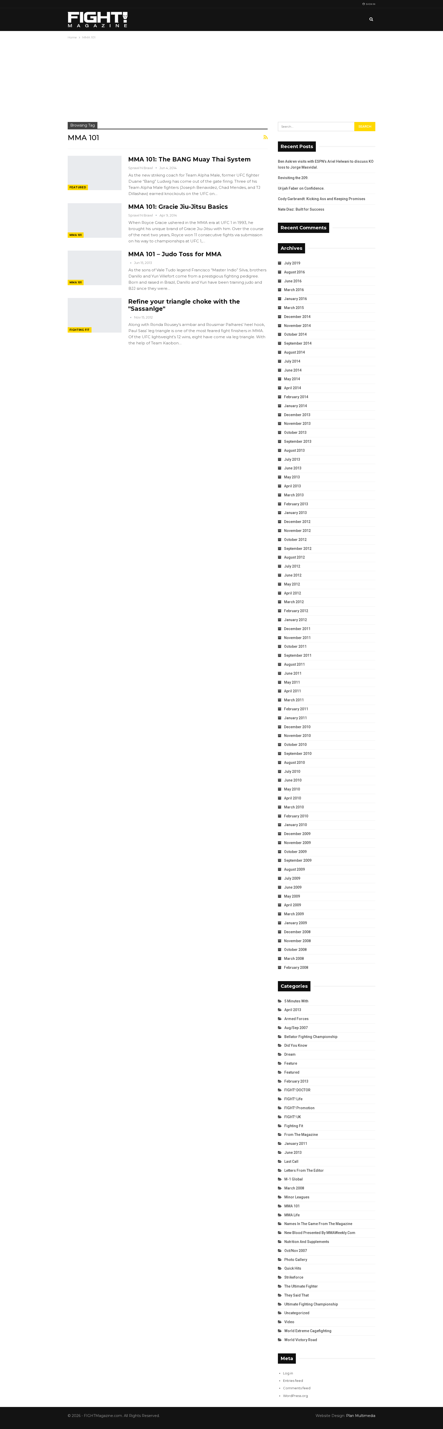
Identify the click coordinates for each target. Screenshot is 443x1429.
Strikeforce (293, 1277)
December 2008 (297, 932)
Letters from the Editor (304, 1170)
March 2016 (294, 290)
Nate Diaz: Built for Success (301, 209)
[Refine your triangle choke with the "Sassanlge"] (95, 315)
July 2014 (292, 361)
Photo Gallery (295, 1260)
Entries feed (293, 1381)
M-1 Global (293, 1179)
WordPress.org (295, 1396)
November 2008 (297, 941)
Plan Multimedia (360, 1415)
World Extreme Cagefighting (307, 1331)
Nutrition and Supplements (306, 1242)
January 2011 (295, 718)
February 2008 (296, 967)
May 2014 (292, 379)
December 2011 (297, 629)
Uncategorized (296, 1313)
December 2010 (297, 727)
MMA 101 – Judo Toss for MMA (175, 254)
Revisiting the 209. (293, 178)
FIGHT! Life (293, 1099)
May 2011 (292, 682)
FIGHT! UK (292, 1117)
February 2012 (296, 611)
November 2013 (297, 423)
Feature (290, 1063)
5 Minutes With (296, 1001)
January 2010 (295, 825)
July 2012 (292, 566)
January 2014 (295, 406)
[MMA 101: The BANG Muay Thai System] (95, 173)
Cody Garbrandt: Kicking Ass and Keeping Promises (321, 199)
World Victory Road (300, 1340)
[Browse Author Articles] (131, 263)
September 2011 (297, 655)
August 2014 (294, 352)
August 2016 (294, 272)
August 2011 (294, 664)
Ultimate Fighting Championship (311, 1304)
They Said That (296, 1295)
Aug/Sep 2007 (296, 1028)
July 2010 (292, 771)
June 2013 (292, 468)
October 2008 (295, 950)
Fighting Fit (79, 330)
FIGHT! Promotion (299, 1108)
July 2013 (292, 459)
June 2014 (292, 370)
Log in (288, 1373)
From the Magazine (301, 1135)
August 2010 (294, 762)
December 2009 (297, 834)
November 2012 (297, 531)
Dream (290, 1054)
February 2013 (296, 504)
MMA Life (292, 1215)
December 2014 (297, 317)
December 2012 (297, 522)
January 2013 (295, 513)
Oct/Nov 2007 (295, 1251)
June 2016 (292, 281)
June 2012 (292, 575)
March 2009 (294, 914)
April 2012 (292, 593)
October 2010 (295, 745)
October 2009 (295, 852)
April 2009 (292, 905)
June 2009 (292, 887)
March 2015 (294, 308)
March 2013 (294, 495)
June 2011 (292, 673)
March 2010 (294, 807)
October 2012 (295, 540)
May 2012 (292, 584)
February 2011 (296, 709)
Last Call (291, 1161)
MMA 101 (75, 235)
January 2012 (295, 620)
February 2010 (296, 816)
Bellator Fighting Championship (310, 1037)
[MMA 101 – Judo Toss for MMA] (95, 268)
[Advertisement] (221, 79)
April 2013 (292, 486)
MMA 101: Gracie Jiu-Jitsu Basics (178, 206)
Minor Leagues (296, 1197)
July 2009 (292, 878)
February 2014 (296, 397)
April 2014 (292, 388)
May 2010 (292, 789)
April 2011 (292, 691)
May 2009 (292, 896)
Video (289, 1322)
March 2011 (294, 700)
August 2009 (294, 869)
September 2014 (297, 343)
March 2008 (294, 959)
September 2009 (297, 860)
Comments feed (296, 1388)
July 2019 (292, 263)
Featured (77, 187)
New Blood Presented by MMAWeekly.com (319, 1233)
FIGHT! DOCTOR (297, 1090)
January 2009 (295, 923)
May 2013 (292, 477)
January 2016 (295, 299)
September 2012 (297, 549)
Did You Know (295, 1045)
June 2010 (292, 780)
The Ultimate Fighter (301, 1286)
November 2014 (297, 326)
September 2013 (297, 441)
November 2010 (297, 736)
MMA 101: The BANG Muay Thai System (189, 159)
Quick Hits (292, 1268)
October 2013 (295, 432)
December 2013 (297, 415)
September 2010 (297, 754)
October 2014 (295, 334)
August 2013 (294, 450)
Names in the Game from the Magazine (318, 1224)
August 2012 (294, 557)
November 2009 (297, 843)
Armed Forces (296, 1019)
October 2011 (295, 646)
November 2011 (297, 638)
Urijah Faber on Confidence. (301, 188)
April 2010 (292, 798)
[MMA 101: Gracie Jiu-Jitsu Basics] (95, 220)
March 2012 (294, 602)
